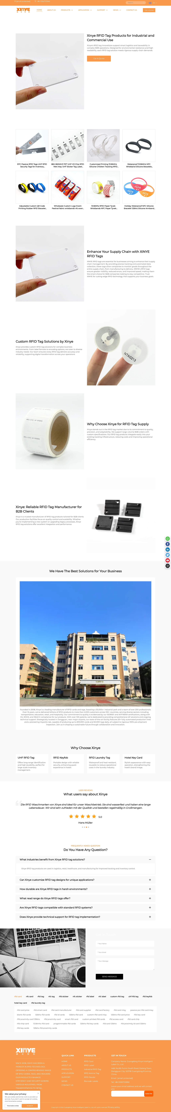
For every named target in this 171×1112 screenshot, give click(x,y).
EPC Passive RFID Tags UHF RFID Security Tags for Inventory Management (32, 165)
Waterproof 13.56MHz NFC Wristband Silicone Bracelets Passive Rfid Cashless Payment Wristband (139, 165)
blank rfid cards (24, 1015)
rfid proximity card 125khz (28, 1019)
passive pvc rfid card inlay (141, 1010)
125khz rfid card (76, 1015)
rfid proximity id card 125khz (133, 1024)
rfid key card (139, 1015)
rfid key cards (23, 1028)
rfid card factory (102, 1010)
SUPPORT (101, 10)
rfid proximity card (52, 1019)
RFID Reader (89, 1077)
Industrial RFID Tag (92, 1069)
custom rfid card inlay (97, 1015)
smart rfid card (71, 1019)
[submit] (144, 2)
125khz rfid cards (42, 1015)
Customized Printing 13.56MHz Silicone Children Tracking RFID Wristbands (103, 165)
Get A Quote (98, 58)
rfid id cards (59, 1015)
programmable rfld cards (65, 1024)
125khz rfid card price (120, 1015)
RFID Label (89, 1065)
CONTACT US (131, 10)
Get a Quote (149, 10)
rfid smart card (40, 1010)
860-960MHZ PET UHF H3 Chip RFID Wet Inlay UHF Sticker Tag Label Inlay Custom (67, 165)
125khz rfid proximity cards (45, 1028)
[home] (23, 10)
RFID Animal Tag (91, 1073)
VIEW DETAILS (32, 145)
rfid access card (116, 1019)
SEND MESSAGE (109, 977)
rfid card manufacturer (61, 1010)
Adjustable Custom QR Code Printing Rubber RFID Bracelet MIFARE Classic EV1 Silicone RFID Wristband (32, 207)
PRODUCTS (65, 10)
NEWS (115, 10)
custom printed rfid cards (93, 1019)
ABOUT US (51, 10)
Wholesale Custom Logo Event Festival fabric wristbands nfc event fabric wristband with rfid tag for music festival (68, 207)
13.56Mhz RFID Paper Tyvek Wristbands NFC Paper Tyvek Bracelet (103, 207)
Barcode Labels (91, 1081)
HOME (39, 10)
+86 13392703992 (43, 1)
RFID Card (88, 1061)
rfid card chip (133, 1019)
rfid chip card (23, 1024)
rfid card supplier (83, 1010)
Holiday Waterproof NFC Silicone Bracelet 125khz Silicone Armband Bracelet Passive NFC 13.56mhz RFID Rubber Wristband (139, 207)
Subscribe (148, 1093)
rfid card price (23, 1010)
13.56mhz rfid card (41, 1024)
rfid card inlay (120, 1010)
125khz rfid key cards (89, 1024)
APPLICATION (83, 10)
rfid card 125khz (110, 1024)
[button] (82, 827)
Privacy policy (114, 1107)
